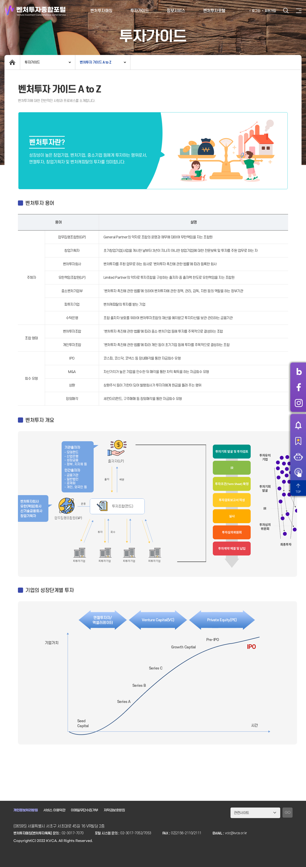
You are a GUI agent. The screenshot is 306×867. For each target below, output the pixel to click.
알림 (298, 425)
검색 (285, 10)
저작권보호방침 (114, 810)
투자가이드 (139, 10)
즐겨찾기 (298, 441)
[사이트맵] (299, 11)
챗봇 (298, 456)
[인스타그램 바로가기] (298, 403)
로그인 (256, 11)
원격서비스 (298, 472)
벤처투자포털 (214, 10)
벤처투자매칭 (101, 10)
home (12, 62)
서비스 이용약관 (54, 810)
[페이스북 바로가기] (298, 387)
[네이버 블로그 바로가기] (298, 371)
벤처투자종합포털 (35, 11)
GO (287, 812)
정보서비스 (176, 10)
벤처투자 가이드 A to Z (95, 62)
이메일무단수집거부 (84, 810)
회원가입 (270, 11)
